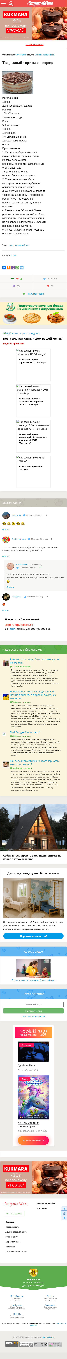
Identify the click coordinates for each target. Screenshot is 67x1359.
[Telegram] (21, 267)
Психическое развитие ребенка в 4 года (33, 980)
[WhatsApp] (17, 267)
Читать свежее (14, 1213)
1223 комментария (21, 666)
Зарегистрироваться (19, 625)
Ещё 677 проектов (13, 343)
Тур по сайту (11, 1236)
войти (13, 628)
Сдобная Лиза (26, 1065)
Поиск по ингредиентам (33, 1016)
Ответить (6, 529)
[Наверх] (64, 1208)
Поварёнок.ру (16, 1296)
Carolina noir (20, 55)
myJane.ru (16, 1305)
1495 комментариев (22, 768)
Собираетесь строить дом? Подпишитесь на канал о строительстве (32, 857)
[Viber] (13, 267)
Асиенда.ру (50, 1305)
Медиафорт (48, 1337)
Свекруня (16, 515)
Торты (13, 255)
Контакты (42, 1208)
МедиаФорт (33, 1279)
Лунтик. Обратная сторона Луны (28, 1124)
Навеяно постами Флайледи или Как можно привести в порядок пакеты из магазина (33, 695)
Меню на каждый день (44, 55)
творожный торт (21, 245)
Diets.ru (50, 1296)
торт (11, 245)
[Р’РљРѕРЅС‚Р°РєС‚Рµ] (4, 267)
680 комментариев (21, 736)
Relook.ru (16, 1314)
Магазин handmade (35, 44)
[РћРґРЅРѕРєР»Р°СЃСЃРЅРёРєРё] (8, 267)
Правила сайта (12, 1226)
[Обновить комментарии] (64, 1213)
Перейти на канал (31, 936)
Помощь (9, 1221)
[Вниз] (64, 1218)
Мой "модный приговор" (25, 732)
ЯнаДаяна (16, 596)
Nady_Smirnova (19, 539)
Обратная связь (13, 1241)
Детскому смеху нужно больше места (33, 873)
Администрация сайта (16, 1231)
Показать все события (33, 1140)
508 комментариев (21, 702)
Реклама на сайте (46, 1203)
